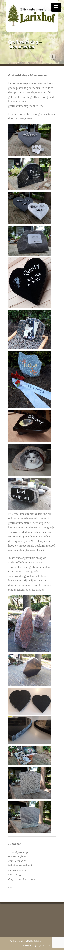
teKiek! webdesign (33, 941)
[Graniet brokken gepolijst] (29, 494)
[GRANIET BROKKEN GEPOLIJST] (29, 494)
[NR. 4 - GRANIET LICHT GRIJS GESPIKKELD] (29, 783)
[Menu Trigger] (56, 7)
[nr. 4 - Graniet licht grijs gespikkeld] (29, 783)
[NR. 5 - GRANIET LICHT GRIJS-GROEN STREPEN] (29, 817)
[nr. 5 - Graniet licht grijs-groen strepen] (29, 817)
